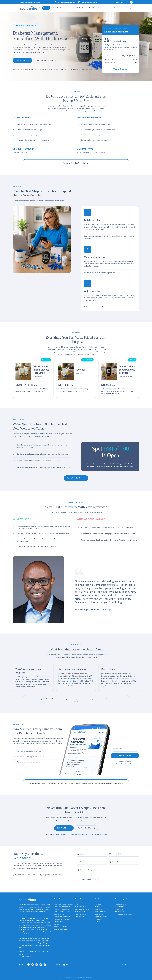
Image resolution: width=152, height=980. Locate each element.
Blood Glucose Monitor (82, 909)
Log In (118, 2)
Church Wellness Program (62, 911)
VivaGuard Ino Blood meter (72, 352)
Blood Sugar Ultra (80, 906)
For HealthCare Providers (61, 919)
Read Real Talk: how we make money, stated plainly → (106, 783)
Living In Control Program (62, 906)
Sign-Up (123, 2)
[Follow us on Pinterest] (45, 964)
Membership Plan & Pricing (123, 914)
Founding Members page (124, 466)
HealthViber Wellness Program (63, 904)
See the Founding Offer (45, 60)
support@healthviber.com (89, 2)
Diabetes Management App (62, 916)
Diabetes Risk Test (59, 914)
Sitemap (97, 921)
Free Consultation (120, 904)
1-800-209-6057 (71, 2)
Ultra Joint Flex (79, 916)
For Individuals (58, 921)
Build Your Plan (20, 60)
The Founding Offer (85, 828)
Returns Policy (119, 911)
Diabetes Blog (99, 914)
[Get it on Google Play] (67, 964)
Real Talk (52, 539)
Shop (76, 904)
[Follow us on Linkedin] (36, 964)
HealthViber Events (101, 916)
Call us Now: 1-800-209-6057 (25, 875)
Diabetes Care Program (61, 929)
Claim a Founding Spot (74, 478)
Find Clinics (98, 919)
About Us (98, 904)
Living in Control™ (73, 681)
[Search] (130, 8)
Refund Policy (119, 909)
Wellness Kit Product (60, 926)
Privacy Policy (119, 906)
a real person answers (99, 834)
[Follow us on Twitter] (32, 964)
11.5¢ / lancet (87, 360)
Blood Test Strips (80, 911)
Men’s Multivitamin (81, 914)
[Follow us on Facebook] (28, 964)
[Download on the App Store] (64, 964)
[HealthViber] (29, 8)
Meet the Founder (100, 911)
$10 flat (132, 360)
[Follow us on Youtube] (40, 964)
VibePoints (98, 909)
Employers (98, 906)
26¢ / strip (45, 360)
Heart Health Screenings (61, 909)
